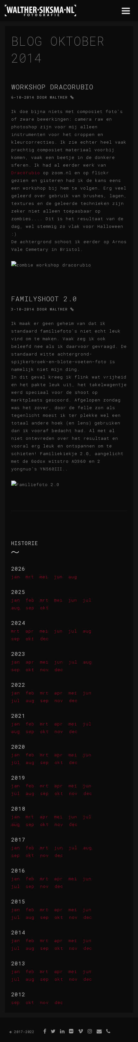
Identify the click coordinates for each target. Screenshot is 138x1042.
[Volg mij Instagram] (90, 1031)
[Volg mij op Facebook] (45, 1031)
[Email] (99, 1031)
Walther (59, 97)
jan (15, 577)
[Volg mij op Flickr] (71, 1031)
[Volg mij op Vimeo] (80, 1031)
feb (30, 600)
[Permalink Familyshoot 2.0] (72, 309)
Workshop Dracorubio (52, 86)
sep (30, 608)
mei (44, 577)
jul (87, 600)
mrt (30, 577)
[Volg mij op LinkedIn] (62, 1031)
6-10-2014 (22, 97)
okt (44, 608)
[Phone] (108, 1031)
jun (58, 577)
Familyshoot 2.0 (44, 298)
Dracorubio (25, 173)
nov (44, 669)
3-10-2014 (22, 309)
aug (72, 577)
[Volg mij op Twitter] (53, 1031)
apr (29, 631)
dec (44, 638)
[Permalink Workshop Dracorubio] (72, 97)
